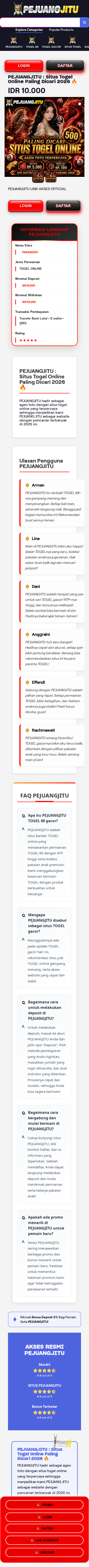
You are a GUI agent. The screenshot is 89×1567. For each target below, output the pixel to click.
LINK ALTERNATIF (47, 1541)
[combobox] (40, 22)
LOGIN (24, 66)
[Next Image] (80, 137)
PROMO (47, 1503)
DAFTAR (65, 66)
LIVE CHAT (47, 1554)
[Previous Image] (8, 137)
